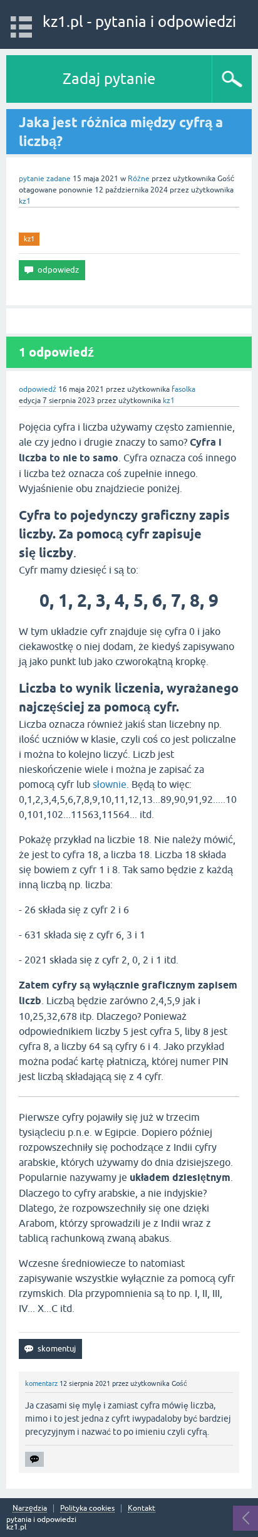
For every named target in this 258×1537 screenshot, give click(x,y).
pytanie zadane (45, 178)
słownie (109, 784)
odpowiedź (37, 389)
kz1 (29, 239)
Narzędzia (30, 1508)
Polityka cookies (87, 1508)
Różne (139, 178)
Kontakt (141, 1508)
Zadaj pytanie (109, 78)
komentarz (41, 1383)
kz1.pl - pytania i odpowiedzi (139, 21)
